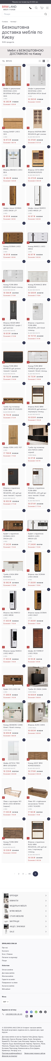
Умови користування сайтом (34, 1053)
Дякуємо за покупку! (9, 1056)
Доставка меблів (8, 973)
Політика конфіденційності (12, 1053)
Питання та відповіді (9, 957)
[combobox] (25, 14)
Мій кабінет (6, 989)
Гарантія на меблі (8, 979)
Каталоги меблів (8, 986)
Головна (5, 22)
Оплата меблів (7, 970)
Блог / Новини (7, 954)
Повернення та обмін (10, 983)
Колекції (14, 22)
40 (29, 874)
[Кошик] (42, 7)
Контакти (5, 951)
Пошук (4, 961)
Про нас (5, 948)
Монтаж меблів (7, 976)
